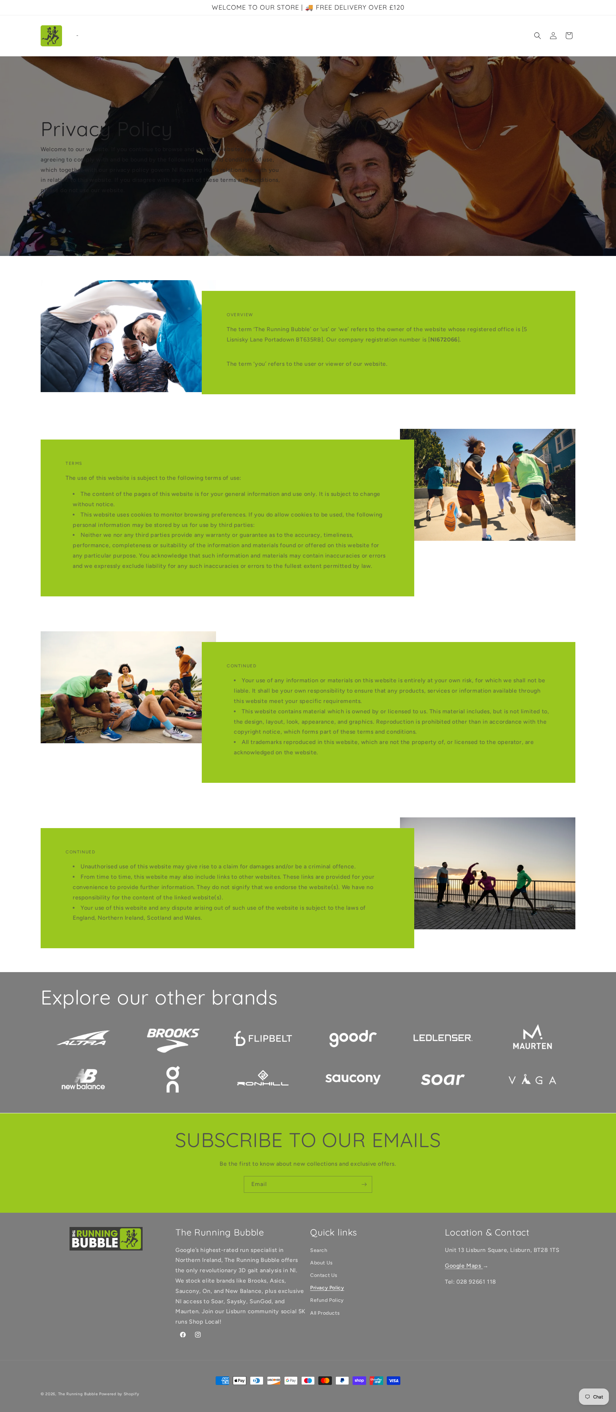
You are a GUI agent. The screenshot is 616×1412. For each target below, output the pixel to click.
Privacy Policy (327, 1288)
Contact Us (324, 1275)
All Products (325, 1313)
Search (319, 1250)
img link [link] (83, 1024)
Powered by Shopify (119, 1394)
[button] (537, 35)
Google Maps (464, 1266)
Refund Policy (327, 1301)
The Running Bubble (78, 1394)
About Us (321, 1263)
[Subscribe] (364, 1184)
